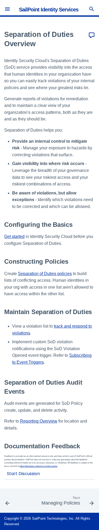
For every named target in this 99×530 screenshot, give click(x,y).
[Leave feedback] (91, 35)
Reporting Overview (38, 421)
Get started (14, 236)
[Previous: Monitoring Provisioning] (7, 502)
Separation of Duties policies (45, 273)
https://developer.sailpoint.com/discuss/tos (38, 466)
